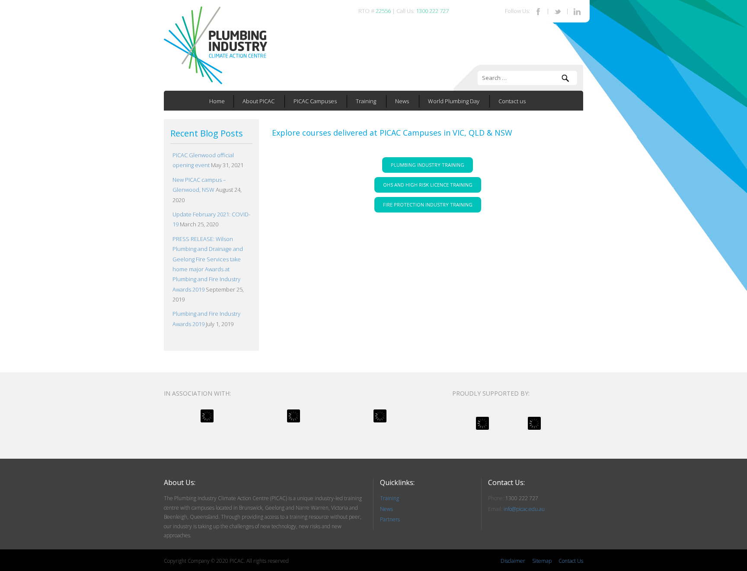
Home (217, 101)
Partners (390, 519)
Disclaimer (513, 561)
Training (366, 101)
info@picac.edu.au (524, 509)
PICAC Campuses (315, 101)
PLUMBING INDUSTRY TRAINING (427, 165)
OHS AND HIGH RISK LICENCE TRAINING (427, 184)
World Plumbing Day (453, 101)
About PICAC (259, 101)
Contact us (512, 101)
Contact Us (571, 561)
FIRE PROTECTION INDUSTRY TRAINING (427, 204)
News (402, 101)
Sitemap (542, 561)
